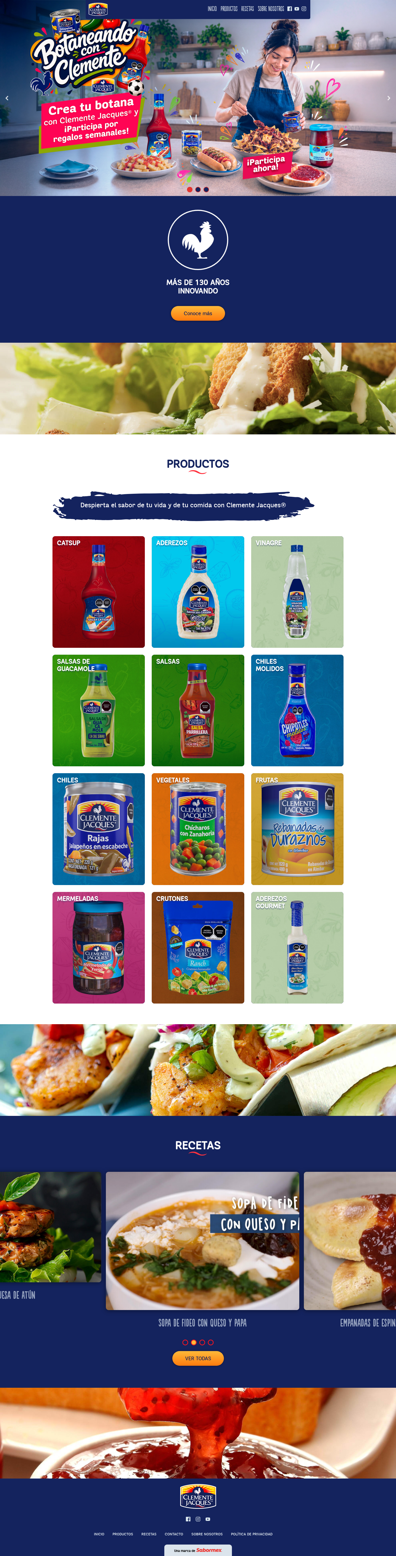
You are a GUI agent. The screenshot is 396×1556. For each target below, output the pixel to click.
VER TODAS (198, 1358)
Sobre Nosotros (271, 9)
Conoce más (198, 313)
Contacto (174, 1534)
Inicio (212, 9)
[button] (7, 98)
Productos (229, 9)
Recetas (247, 9)
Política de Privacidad (251, 1534)
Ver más (75, 556)
